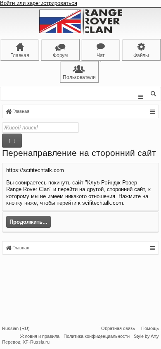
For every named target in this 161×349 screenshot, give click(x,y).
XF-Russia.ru (36, 341)
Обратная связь (118, 328)
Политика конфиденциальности (97, 336)
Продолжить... (28, 222)
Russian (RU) (16, 328)
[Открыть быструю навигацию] (152, 111)
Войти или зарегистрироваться (38, 3)
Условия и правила (39, 336)
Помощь (150, 328)
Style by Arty (146, 336)
